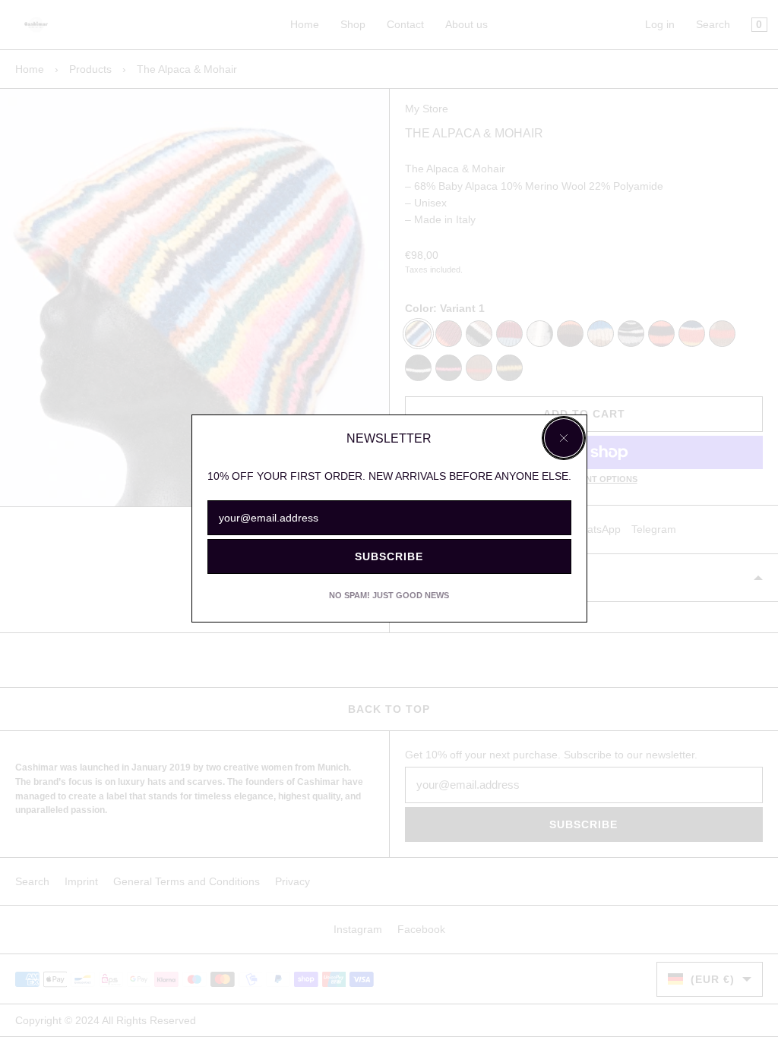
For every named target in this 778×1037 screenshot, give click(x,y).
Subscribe (389, 556)
